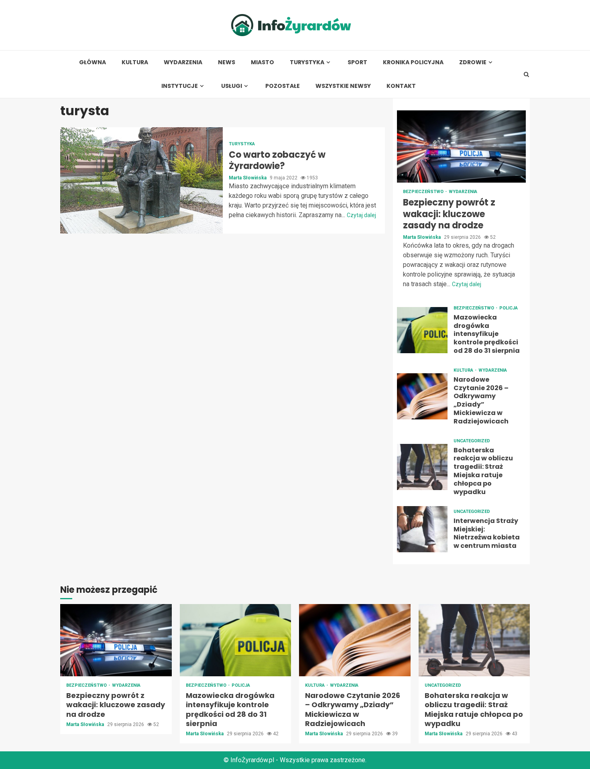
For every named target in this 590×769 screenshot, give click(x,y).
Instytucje (179, 86)
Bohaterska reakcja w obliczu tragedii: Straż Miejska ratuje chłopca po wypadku (422, 467)
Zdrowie (472, 62)
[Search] (526, 74)
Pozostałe (282, 86)
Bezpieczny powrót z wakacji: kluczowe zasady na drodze (461, 146)
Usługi (231, 86)
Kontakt (401, 86)
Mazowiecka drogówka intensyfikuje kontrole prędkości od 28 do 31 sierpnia (422, 330)
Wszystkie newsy (343, 86)
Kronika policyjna (413, 62)
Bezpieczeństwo (424, 191)
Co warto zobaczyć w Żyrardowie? (141, 180)
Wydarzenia (183, 62)
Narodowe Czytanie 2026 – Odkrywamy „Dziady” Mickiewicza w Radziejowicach (422, 396)
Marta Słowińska (248, 178)
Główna (92, 62)
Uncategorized (472, 441)
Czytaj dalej (361, 215)
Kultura (135, 62)
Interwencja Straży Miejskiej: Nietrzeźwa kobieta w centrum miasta (422, 529)
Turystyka (307, 62)
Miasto (262, 62)
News (226, 62)
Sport (357, 62)
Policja (508, 308)
